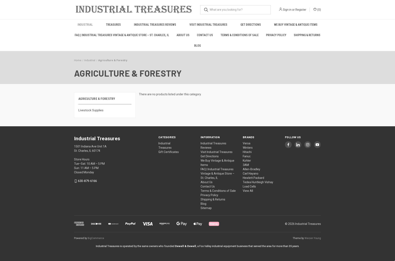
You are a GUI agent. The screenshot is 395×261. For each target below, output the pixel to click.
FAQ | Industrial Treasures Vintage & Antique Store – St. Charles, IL (122, 35)
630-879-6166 (87, 181)
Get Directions (250, 24)
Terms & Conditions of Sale (240, 35)
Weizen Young (312, 238)
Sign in (287, 9)
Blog (197, 45)
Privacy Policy (276, 35)
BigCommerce (96, 238)
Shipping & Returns (307, 35)
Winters (248, 147)
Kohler (247, 160)
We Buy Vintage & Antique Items (295, 24)
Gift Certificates (168, 152)
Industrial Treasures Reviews (155, 24)
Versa (246, 143)
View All (248, 190)
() (319, 9)
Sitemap (206, 208)
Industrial (85, 24)
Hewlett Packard (253, 177)
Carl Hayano (250, 173)
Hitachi (247, 152)
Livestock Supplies (90, 110)
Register (300, 9)
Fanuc (247, 156)
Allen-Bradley (251, 169)
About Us (183, 35)
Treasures (113, 24)
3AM (246, 165)
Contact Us (205, 35)
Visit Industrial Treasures (208, 24)
